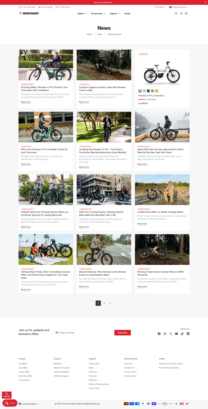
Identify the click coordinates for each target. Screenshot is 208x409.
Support (113, 13)
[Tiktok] (182, 333)
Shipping (93, 380)
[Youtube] (176, 333)
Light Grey (144, 91)
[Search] (176, 13)
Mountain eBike (25, 376)
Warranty (93, 372)
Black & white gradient (140, 91)
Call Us (6, 396)
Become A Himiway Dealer (171, 363)
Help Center (94, 363)
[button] (186, 13)
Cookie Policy (130, 376)
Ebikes (81, 13)
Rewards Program (62, 367)
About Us (128, 363)
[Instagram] (164, 333)
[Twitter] (170, 333)
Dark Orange (156, 91)
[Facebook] (159, 333)
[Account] (181, 13)
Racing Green (148, 91)
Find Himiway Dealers (169, 367)
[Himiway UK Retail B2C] (29, 13)
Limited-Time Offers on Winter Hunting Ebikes (160, 212)
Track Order (94, 388)
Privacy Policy (130, 372)
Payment (93, 376)
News (99, 34)
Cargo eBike (24, 372)
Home (89, 34)
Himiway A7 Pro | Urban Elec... (152, 95)
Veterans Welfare (61, 372)
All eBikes (23, 363)
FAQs (91, 367)
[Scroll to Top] (203, 396)
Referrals (58, 363)
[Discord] (188, 333)
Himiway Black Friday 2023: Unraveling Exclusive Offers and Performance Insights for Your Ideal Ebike (45, 275)
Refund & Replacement (99, 384)
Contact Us (129, 367)
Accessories (97, 13)
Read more (26, 102)
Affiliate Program (61, 376)
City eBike (23, 367)
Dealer (127, 13)
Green (152, 91)
